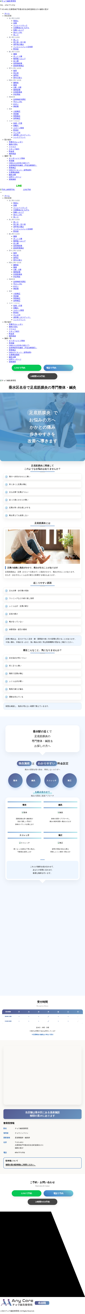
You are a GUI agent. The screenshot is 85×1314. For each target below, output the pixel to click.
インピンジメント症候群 (23, 47)
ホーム (7, 13)
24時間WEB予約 (37, 376)
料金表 (11, 151)
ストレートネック (20, 25)
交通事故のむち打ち (21, 28)
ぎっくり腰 (17, 56)
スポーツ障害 (18, 128)
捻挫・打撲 (17, 123)
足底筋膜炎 (17, 92)
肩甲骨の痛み (18, 44)
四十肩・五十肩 (19, 42)
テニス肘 (16, 133)
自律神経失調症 (19, 99)
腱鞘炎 (16, 83)
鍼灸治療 (12, 175)
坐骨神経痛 (17, 63)
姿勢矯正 (16, 118)
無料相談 (12, 154)
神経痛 (16, 106)
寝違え (16, 21)
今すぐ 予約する (42, 986)
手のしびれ (17, 102)
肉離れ (16, 126)
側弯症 (16, 75)
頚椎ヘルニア (18, 30)
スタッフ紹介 (14, 149)
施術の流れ (13, 144)
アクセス (12, 147)
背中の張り (17, 78)
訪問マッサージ (15, 177)
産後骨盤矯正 (18, 66)
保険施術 (12, 179)
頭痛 (15, 23)
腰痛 (15, 54)
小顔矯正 (16, 111)
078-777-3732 (20, 1152)
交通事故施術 (14, 172)
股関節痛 (16, 90)
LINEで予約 (19, 368)
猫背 (15, 71)
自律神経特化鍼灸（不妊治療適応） (23, 165)
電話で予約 (51, 368)
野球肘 (16, 130)
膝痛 (15, 85)
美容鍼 (16, 114)
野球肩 (16, 49)
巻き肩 (16, 73)
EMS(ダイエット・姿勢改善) (20, 170)
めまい (16, 104)
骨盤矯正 (16, 116)
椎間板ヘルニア (19, 59)
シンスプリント (19, 137)
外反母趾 (16, 94)
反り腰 (16, 61)
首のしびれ (17, 32)
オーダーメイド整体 (17, 158)
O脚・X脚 (17, 87)
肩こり (16, 40)
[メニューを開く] (1, 192)
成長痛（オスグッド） (22, 135)
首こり (16, 35)
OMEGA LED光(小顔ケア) (19, 163)
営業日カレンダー (16, 142)
